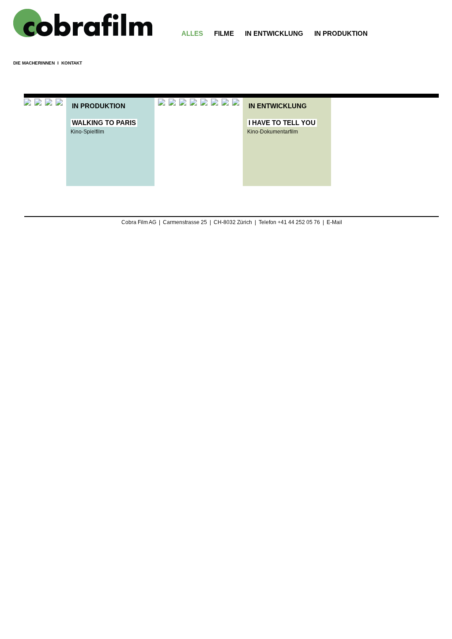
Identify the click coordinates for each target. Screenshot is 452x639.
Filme (224, 33)
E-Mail (334, 222)
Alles (192, 33)
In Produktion (341, 33)
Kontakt (71, 63)
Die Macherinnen (34, 63)
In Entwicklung (274, 33)
